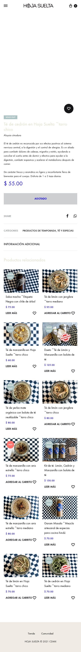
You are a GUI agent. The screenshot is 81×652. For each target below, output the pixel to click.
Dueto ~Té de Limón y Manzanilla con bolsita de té (59, 354)
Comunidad (47, 633)
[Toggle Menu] (6, 6)
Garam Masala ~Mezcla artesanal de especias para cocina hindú (59, 528)
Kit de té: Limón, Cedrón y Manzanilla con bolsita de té (59, 470)
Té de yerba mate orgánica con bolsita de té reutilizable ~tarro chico (21, 412)
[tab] (40, 244)
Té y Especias (65, 230)
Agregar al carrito (57, 313)
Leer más (11, 313)
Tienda (31, 633)
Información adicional (22, 244)
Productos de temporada (39, 230)
